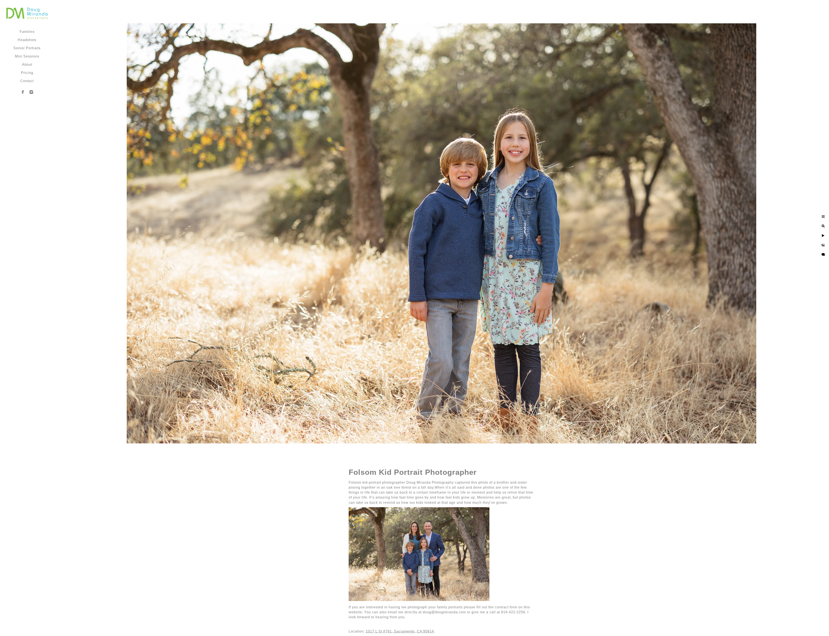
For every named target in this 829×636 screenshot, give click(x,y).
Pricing (27, 73)
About (27, 64)
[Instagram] (31, 92)
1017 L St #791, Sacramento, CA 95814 (400, 631)
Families (27, 31)
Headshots (27, 40)
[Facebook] (23, 92)
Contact (27, 81)
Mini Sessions (27, 56)
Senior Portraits (27, 48)
